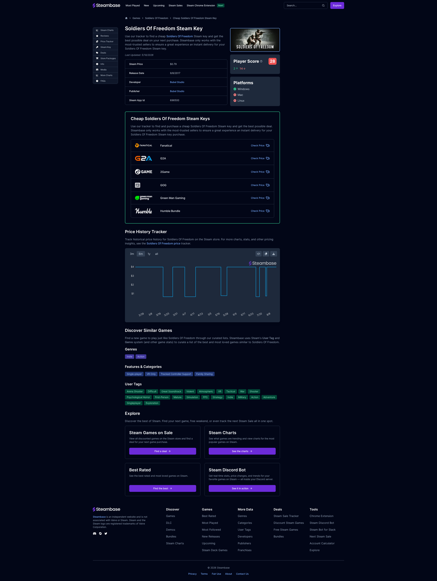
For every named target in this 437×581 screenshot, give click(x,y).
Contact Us (242, 573)
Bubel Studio (177, 82)
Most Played (133, 5)
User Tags (244, 529)
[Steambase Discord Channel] (94, 533)
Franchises (244, 550)
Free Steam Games (286, 529)
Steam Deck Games (214, 550)
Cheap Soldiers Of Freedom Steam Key (195, 18)
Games (136, 18)
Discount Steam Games (289, 522)
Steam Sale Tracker (286, 516)
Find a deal (160, 451)
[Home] (126, 18)
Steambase (99, 516)
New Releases (211, 536)
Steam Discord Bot (322, 522)
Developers (245, 536)
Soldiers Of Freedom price (163, 243)
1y (149, 253)
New (146, 5)
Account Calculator (322, 543)
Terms (204, 573)
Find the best (160, 488)
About (228, 573)
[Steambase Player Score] (261, 61)
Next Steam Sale (320, 536)
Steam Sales (176, 5)
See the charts (240, 451)
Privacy (192, 573)
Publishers (244, 543)
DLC (169, 522)
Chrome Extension (321, 516)
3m (132, 253)
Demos (170, 529)
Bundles (171, 536)
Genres (242, 516)
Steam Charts (175, 543)
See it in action (240, 488)
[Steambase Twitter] (105, 533)
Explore (337, 5)
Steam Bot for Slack (323, 529)
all (156, 253)
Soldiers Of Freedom (156, 18)
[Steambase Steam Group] (100, 533)
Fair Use (216, 573)
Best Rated (209, 516)
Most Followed (211, 529)
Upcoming (159, 5)
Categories (245, 522)
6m (141, 253)
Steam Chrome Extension (201, 5)
